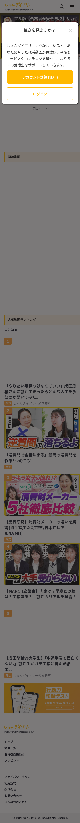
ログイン (40, 93)
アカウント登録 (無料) (40, 77)
